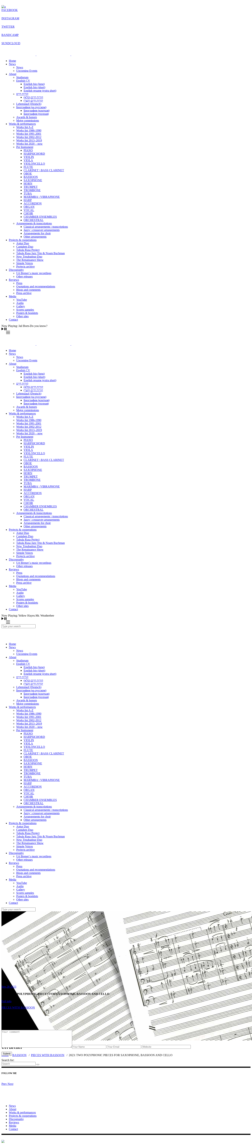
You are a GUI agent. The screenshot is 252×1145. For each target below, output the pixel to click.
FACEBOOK (9, 10)
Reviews (14, 1122)
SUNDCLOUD (10, 43)
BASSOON (19, 1055)
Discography (16, 1119)
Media (12, 1125)
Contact (13, 1129)
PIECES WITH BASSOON (47, 1055)
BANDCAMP (10, 35)
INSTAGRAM (10, 18)
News (12, 1105)
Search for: (7, 1060)
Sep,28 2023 (8, 986)
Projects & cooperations (23, 1115)
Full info (6, 1001)
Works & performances (22, 1112)
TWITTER (8, 26)
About (12, 1109)
